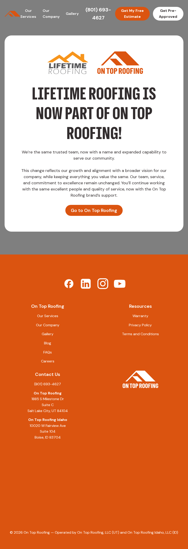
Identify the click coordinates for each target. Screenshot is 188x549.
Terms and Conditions (140, 334)
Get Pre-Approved (168, 13)
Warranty (140, 315)
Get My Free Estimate (132, 13)
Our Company (47, 325)
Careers (47, 361)
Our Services (47, 315)
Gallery (72, 13)
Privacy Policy (140, 325)
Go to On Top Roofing (94, 210)
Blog (47, 343)
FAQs (47, 352)
